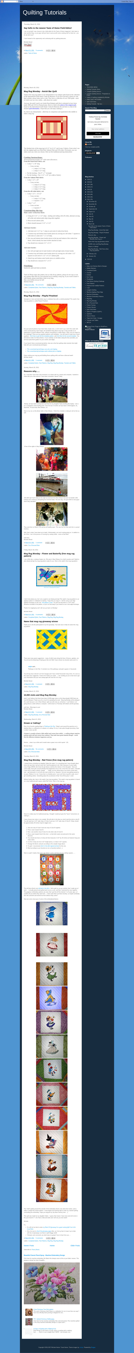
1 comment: (39, 360)
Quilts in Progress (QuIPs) (94, 311)
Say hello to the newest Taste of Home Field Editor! (48, 28)
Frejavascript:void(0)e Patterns (95, 285)
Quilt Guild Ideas (91, 101)
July (90, 214)
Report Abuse (90, 329)
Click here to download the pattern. (52, 587)
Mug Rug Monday (58, 287)
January (91, 256)
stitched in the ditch (43, 888)
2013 (88, 194)
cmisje (81, 1347)
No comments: (40, 285)
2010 (88, 259)
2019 (88, 179)
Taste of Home (32, 53)
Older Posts (75, 1246)
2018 (88, 182)
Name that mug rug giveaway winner (41, 621)
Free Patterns (43, 287)
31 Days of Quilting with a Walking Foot (44, 1328)
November (92, 204)
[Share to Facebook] (53, 51)
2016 (88, 187)
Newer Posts (29, 1246)
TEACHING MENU (92, 87)
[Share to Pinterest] (54, 51)
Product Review (91, 307)
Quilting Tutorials (45, 12)
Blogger (93, 1347)
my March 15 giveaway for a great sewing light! (56, 1227)
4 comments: (40, 614)
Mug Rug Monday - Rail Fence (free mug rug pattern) (48, 760)
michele (89, 144)
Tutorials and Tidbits (70, 287)
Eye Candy (90, 277)
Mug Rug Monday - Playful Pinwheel (41, 296)
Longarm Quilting (91, 290)
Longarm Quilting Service (94, 91)
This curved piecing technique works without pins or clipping (44, 351)
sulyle (30, 666)
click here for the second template (66, 336)
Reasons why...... (32, 371)
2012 (88, 197)
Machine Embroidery (92, 294)
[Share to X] (51, 51)
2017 (88, 184)
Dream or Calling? (32, 723)
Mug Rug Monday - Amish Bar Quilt (40, 91)
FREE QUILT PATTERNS (94, 99)
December (92, 201)
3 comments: (40, 50)
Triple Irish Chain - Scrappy (94, 318)
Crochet (89, 272)
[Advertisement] (52, 70)
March (91, 224)
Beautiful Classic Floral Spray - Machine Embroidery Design (44, 1255)
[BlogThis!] (49, 51)
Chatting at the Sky (49, 726)
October (91, 206)
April (90, 221)
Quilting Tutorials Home (93, 89)
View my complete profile (92, 147)
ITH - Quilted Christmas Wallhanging (43, 1319)
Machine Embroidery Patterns (95, 296)
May (90, 219)
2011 (88, 199)
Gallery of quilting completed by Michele (98, 97)
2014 (88, 192)
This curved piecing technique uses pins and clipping (42, 349)
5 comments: (40, 1238)
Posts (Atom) (35, 1249)
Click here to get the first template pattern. (42, 336)
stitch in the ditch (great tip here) (50, 846)
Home (52, 1246)
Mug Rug (50, 287)
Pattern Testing (91, 305)
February (91, 253)
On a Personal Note (34, 545)
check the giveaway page (43, 1231)
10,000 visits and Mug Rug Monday (40, 695)
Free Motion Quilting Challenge (95, 281)
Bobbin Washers (91, 268)
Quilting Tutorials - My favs (94, 104)
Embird (89, 275)
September (92, 209)
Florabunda (90, 279)
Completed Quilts (33, 287)
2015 (88, 189)
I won (88, 288)
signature (89, 313)
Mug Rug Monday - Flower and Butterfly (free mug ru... (97, 238)
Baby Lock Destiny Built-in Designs (97, 266)
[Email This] (47, 51)
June (90, 216)
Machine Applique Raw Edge (95, 292)
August (91, 211)
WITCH (89, 322)
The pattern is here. (47, 602)
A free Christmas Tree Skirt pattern (43, 1309)
